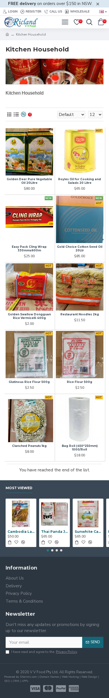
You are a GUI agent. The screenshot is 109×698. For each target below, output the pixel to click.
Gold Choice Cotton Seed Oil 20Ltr (79, 248)
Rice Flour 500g (79, 382)
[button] (48, 550)
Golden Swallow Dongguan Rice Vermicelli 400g (29, 316)
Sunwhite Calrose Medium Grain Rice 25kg (88, 531)
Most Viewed (19, 488)
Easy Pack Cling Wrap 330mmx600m (29, 248)
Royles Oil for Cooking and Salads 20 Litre (79, 181)
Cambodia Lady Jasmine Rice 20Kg (21, 531)
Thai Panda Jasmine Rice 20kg (54, 531)
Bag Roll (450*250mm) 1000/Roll (80, 447)
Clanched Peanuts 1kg (29, 446)
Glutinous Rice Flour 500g (29, 382)
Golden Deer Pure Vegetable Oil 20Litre (29, 181)
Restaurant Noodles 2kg (79, 314)
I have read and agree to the (44, 652)
